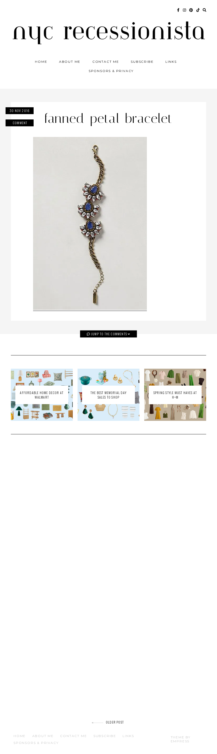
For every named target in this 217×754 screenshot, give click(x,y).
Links (171, 62)
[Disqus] (108, 514)
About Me (69, 62)
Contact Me (105, 62)
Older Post (115, 722)
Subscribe (142, 62)
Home (41, 62)
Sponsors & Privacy (111, 71)
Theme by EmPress (181, 739)
